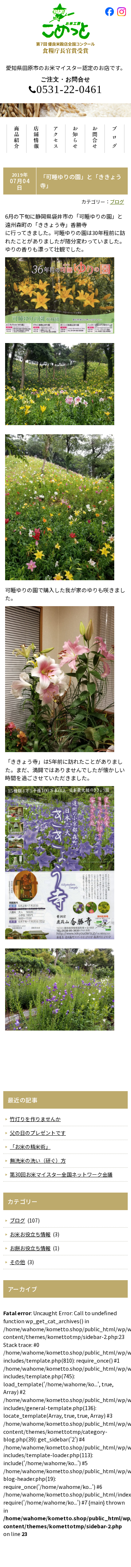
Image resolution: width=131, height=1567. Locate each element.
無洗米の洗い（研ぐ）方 (38, 1160)
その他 (17, 1262)
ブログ (117, 201)
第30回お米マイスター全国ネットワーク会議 (61, 1174)
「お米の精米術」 (30, 1146)
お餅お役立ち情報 (30, 1248)
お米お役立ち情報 (30, 1234)
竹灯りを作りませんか (35, 1119)
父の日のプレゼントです (38, 1132)
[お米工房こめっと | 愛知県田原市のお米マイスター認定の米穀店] (65, 60)
